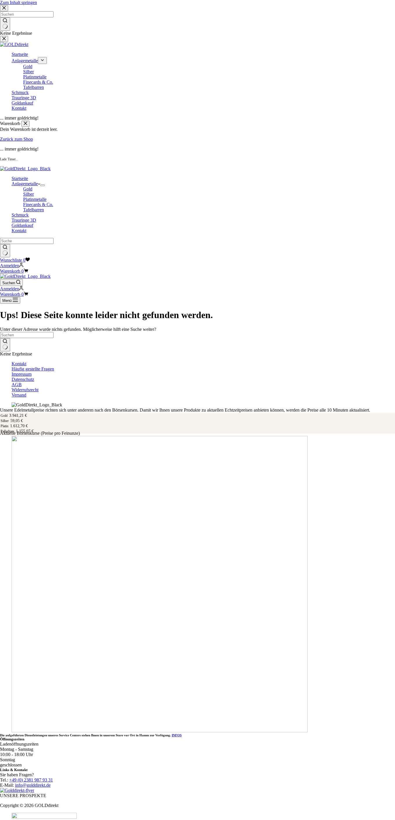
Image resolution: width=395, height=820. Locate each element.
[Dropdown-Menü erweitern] (42, 185)
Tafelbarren (33, 209)
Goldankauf (22, 225)
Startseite (20, 178)
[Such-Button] (5, 250)
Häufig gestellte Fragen (33, 368)
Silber (28, 194)
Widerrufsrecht (25, 389)
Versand (19, 394)
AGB (17, 384)
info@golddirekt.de (33, 785)
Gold (27, 188)
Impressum (22, 374)
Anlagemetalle (25, 183)
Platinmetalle (35, 199)
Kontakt (19, 230)
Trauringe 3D (24, 220)
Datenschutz (23, 379)
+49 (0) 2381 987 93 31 (31, 779)
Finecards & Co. (38, 204)
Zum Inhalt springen (18, 2)
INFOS (177, 735)
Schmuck (20, 214)
